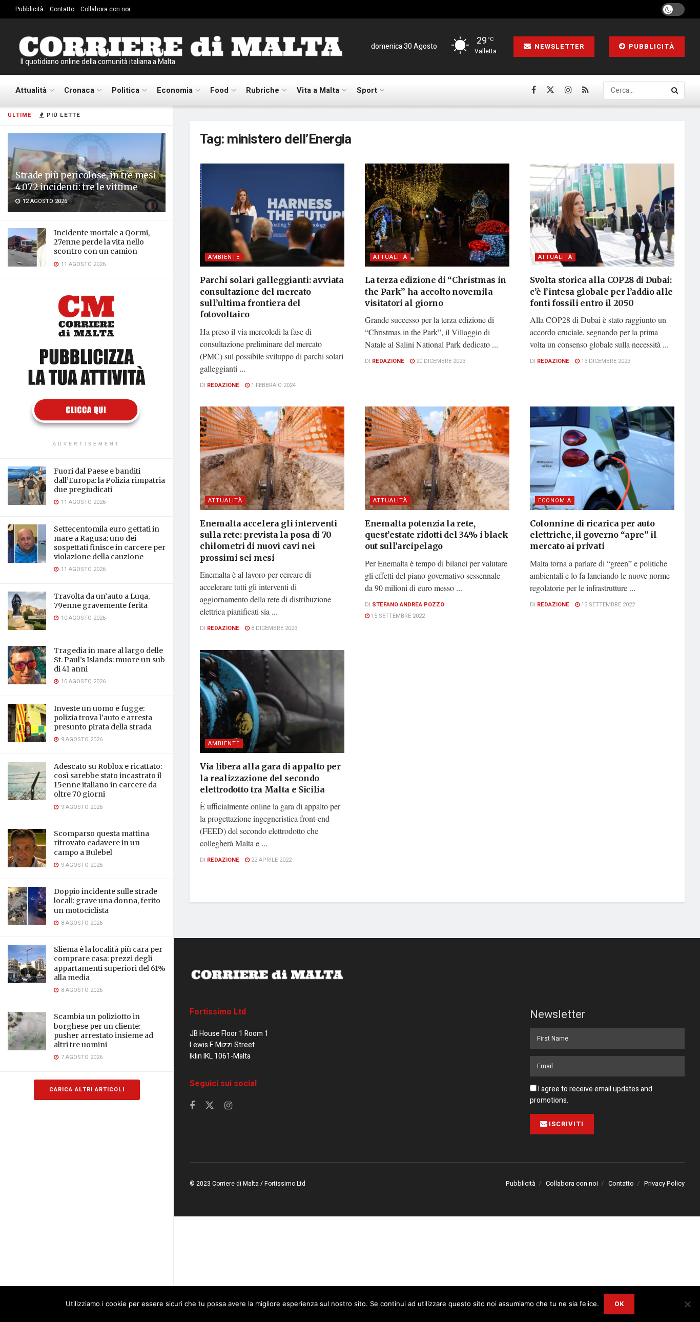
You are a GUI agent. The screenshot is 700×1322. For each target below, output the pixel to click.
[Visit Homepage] (180, 46)
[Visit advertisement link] (86, 361)
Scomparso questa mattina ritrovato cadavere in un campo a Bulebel (101, 843)
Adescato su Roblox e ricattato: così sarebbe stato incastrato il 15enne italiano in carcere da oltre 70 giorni (108, 780)
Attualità (31, 90)
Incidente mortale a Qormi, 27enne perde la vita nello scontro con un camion (102, 242)
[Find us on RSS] (585, 90)
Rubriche (262, 90)
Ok (619, 1304)
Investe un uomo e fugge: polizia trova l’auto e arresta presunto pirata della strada (103, 717)
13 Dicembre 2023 (605, 361)
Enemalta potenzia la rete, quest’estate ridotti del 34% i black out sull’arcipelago (436, 535)
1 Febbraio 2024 (273, 385)
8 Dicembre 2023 (273, 628)
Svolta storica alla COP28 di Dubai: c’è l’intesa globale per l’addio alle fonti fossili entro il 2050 (601, 291)
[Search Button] (675, 90)
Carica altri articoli (87, 1089)
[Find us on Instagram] (568, 90)
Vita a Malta (318, 90)
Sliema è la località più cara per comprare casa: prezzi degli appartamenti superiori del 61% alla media (110, 963)
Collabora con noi (105, 9)
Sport (367, 90)
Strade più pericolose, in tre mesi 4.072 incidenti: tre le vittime (85, 181)
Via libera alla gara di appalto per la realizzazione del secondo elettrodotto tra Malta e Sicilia (270, 778)
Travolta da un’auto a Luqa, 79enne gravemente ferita (102, 601)
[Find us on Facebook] (533, 90)
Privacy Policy (664, 1183)
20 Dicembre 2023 (440, 361)
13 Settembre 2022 (607, 604)
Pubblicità (29, 9)
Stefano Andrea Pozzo (408, 604)
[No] (687, 1304)
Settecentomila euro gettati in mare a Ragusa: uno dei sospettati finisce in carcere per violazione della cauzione (110, 543)
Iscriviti (566, 1124)
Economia (175, 90)
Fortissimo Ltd (218, 1012)
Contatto (62, 9)
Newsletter (558, 46)
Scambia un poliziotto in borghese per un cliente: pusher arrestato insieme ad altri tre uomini (103, 1030)
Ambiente (224, 257)
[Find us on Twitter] (550, 90)
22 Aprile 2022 (271, 860)
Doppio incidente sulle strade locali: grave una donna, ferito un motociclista (107, 900)
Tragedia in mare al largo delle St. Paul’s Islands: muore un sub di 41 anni (109, 660)
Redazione (223, 385)
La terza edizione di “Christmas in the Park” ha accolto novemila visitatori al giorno (435, 291)
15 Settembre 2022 (397, 616)
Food (219, 90)
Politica (125, 90)
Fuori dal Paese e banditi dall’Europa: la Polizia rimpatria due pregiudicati (109, 480)
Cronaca (79, 90)
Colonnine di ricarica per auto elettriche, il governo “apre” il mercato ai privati (593, 535)
